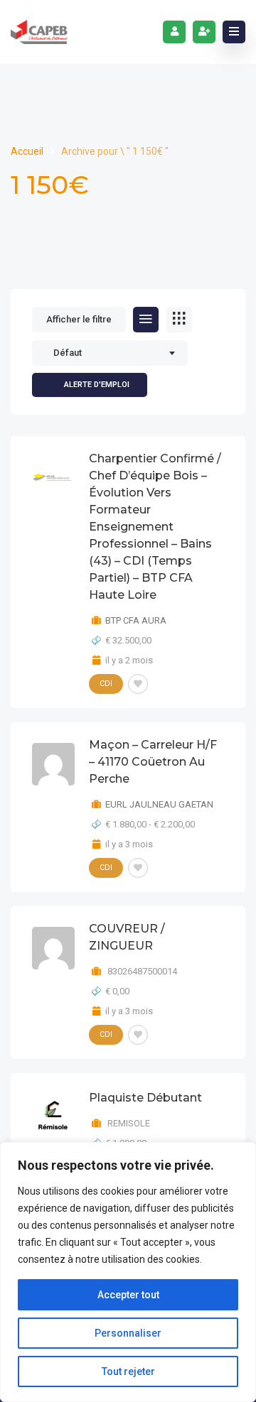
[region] (128, 1272)
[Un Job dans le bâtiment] (39, 32)
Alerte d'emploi (96, 384)
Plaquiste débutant (145, 1097)
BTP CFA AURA (135, 620)
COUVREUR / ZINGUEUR (127, 937)
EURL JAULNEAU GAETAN (159, 804)
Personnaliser (128, 1333)
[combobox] (110, 353)
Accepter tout (128, 1294)
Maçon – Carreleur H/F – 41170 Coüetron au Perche (153, 762)
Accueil (28, 151)
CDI (106, 683)
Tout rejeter (128, 1371)
